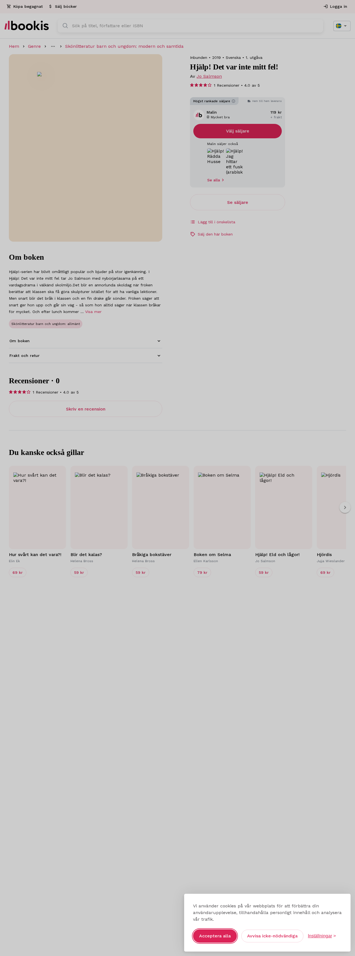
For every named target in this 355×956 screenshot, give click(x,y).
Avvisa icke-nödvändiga (272, 936)
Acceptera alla (215, 936)
